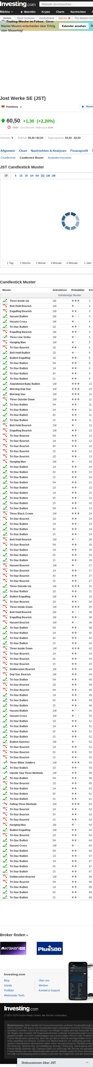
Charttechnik (8, 157)
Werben (43, 985)
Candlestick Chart (6, 175)
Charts (60, 11)
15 (20, 175)
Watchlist (29, 11)
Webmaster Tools (14, 995)
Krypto (46, 11)
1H (32, 175)
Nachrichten (78, 11)
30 (26, 175)
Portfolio (9, 990)
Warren (63, 18)
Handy (8, 985)
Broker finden (12, 935)
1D (42, 175)
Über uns (44, 980)
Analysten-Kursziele (59, 157)
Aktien (7, 18)
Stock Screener (26, 18)
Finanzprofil (79, 150)
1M (53, 175)
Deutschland (46, 18)
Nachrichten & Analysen (48, 150)
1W (48, 175)
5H (37, 175)
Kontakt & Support (49, 990)
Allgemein (7, 150)
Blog (7, 980)
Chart (23, 150)
